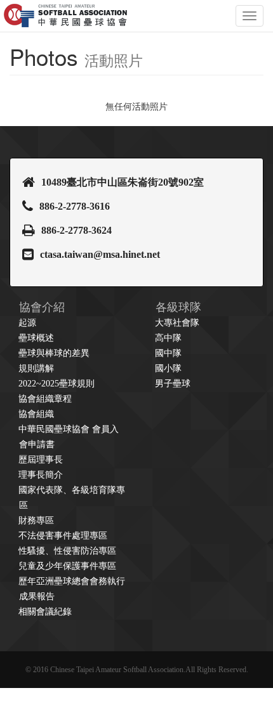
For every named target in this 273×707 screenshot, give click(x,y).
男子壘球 (172, 383)
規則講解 (36, 368)
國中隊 (168, 353)
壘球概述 (36, 338)
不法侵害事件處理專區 (62, 535)
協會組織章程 (45, 399)
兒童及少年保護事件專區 (67, 566)
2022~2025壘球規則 (56, 383)
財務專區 (36, 520)
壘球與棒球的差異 (54, 353)
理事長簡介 (40, 475)
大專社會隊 (177, 323)
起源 (27, 323)
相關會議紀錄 (45, 611)
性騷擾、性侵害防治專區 (67, 551)
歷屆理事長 (40, 459)
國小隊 (168, 368)
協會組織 (36, 414)
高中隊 (168, 338)
